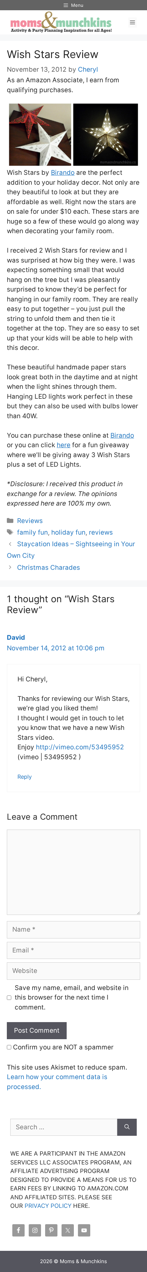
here (63, 445)
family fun (32, 532)
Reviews (30, 521)
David (16, 637)
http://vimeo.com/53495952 (80, 747)
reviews (101, 532)
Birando (63, 172)
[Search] (127, 1127)
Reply (24, 776)
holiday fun (68, 532)
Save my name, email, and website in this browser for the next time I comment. (72, 997)
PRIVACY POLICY (48, 1205)
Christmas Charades (48, 567)
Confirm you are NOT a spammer (62, 1047)
